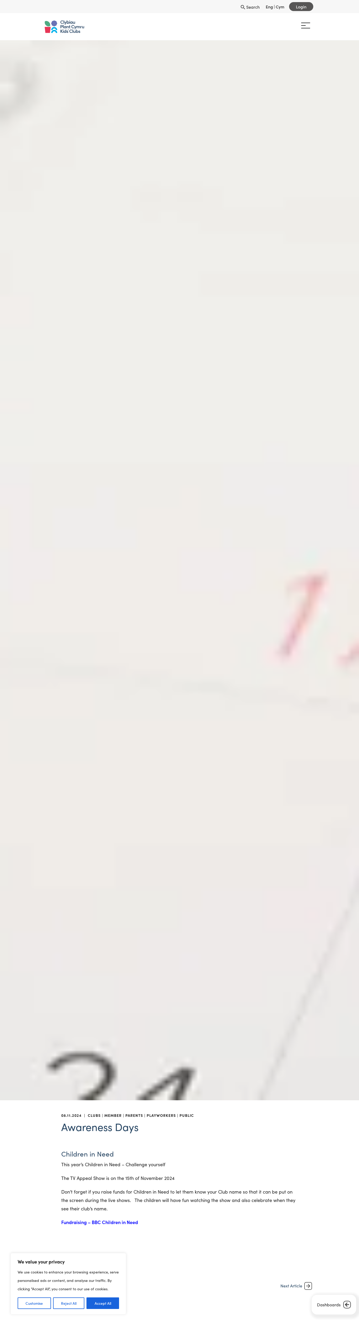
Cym (280, 6)
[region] (68, 1283)
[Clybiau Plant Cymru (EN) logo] (67, 26)
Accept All (103, 1303)
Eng (269, 6)
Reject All (68, 1303)
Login (301, 6)
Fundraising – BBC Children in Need (99, 1222)
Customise (34, 1303)
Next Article (291, 1285)
